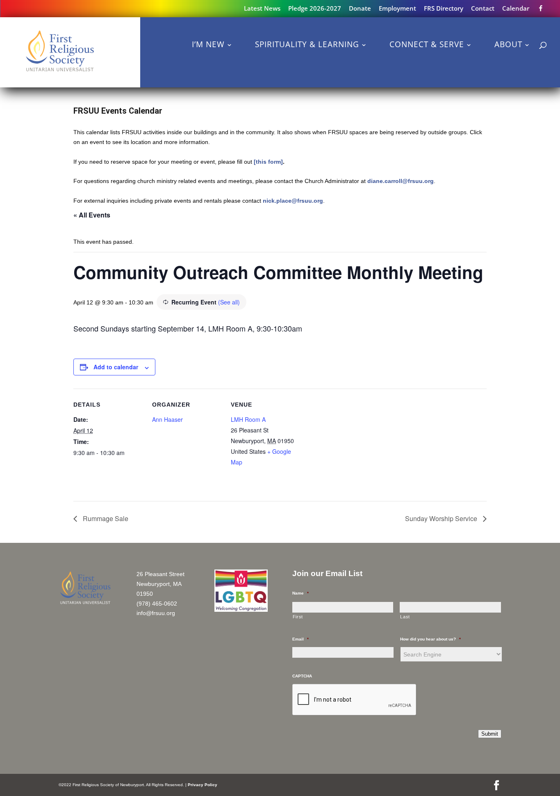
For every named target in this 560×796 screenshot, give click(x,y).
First (298, 616)
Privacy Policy (202, 784)
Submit (489, 734)
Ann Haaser (167, 419)
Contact (482, 8)
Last (405, 616)
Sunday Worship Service (442, 518)
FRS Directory (443, 8)
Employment (397, 8)
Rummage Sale (104, 518)
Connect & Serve (426, 44)
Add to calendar (115, 367)
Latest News (262, 8)
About (508, 44)
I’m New (208, 44)
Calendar (515, 8)
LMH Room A (248, 419)
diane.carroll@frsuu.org (400, 181)
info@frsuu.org (156, 613)
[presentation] (354, 700)
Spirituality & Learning (307, 44)
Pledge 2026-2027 (314, 8)
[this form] (268, 161)
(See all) (229, 302)
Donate (360, 8)
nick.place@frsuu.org (293, 200)
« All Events (91, 215)
